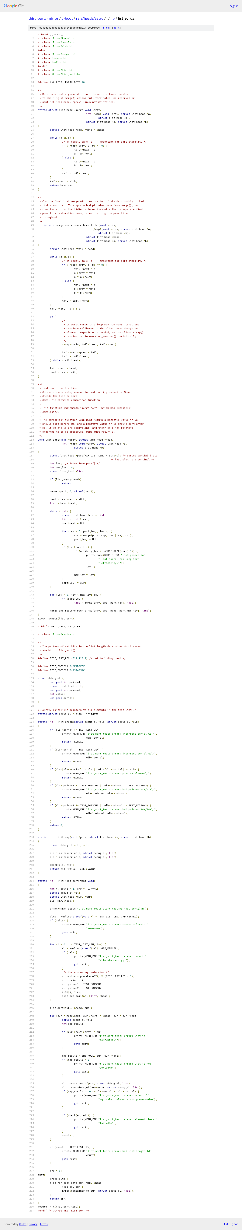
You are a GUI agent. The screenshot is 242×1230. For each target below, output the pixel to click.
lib (113, 18)
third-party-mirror (43, 18)
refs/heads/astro (89, 18)
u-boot (67, 18)
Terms (44, 1224)
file (106, 27)
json (235, 1224)
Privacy (33, 1224)
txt (226, 1224)
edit (116, 27)
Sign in (234, 6)
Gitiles (22, 1224)
